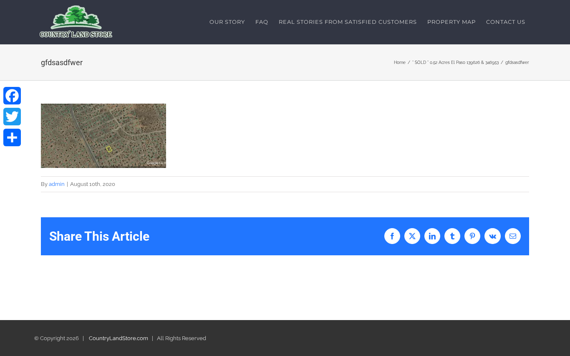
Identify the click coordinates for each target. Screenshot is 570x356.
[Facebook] (12, 95)
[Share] (12, 137)
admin (57, 184)
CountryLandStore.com (118, 338)
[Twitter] (12, 116)
